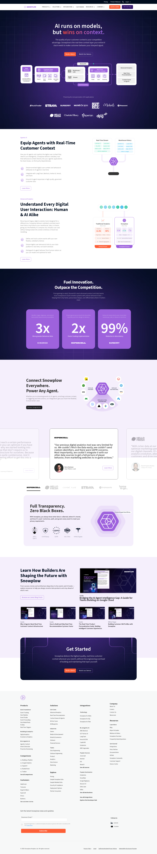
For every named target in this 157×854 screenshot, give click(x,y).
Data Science (54, 762)
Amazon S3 (83, 784)
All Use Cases (54, 721)
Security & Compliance (56, 785)
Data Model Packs (25, 722)
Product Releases (115, 2)
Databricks (83, 745)
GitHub (112, 755)
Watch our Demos (85, 670)
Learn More (26, 188)
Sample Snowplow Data (56, 779)
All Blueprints (54, 724)
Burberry (22, 799)
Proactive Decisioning (26, 749)
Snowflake (83, 778)
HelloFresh (23, 784)
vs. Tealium (23, 772)
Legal (94, 849)
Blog (111, 727)
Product (52, 756)
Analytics (52, 759)
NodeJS (82, 765)
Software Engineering (56, 753)
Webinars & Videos (115, 733)
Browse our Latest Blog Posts (32, 597)
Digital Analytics (24, 734)
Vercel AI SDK (84, 739)
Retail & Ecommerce (55, 737)
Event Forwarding (25, 720)
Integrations (113, 747)
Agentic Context (25, 744)
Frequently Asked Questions (118, 739)
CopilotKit (83, 742)
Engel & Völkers (24, 790)
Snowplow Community (116, 758)
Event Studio (24, 718)
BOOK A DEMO (115, 7)
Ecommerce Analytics (26, 737)
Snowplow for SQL (85, 719)
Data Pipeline (24, 715)
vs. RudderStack (25, 769)
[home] (30, 7)
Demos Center (114, 764)
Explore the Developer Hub (88, 800)
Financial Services (55, 743)
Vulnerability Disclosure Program (128, 849)
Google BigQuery (85, 781)
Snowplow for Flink (85, 722)
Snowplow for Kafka (85, 716)
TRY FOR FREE (127, 7)
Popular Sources (85, 753)
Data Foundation (25, 710)
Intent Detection (25, 747)
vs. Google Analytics (26, 763)
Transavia (23, 787)
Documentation (114, 752)
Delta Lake (83, 787)
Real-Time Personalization (57, 715)
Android (82, 759)
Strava (22, 796)
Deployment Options (56, 788)
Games (52, 731)
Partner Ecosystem (55, 791)
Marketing (53, 765)
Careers (112, 709)
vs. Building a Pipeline (26, 760)
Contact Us (113, 712)
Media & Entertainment (56, 734)
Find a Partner (114, 749)
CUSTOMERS (80, 7)
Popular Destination (86, 772)
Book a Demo (70, 54)
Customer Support (115, 761)
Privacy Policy (87, 849)
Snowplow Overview (115, 736)
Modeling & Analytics (26, 732)
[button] (46, 7)
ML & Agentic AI (25, 741)
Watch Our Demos (85, 54)
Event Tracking (24, 713)
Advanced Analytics (55, 712)
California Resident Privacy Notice (107, 849)
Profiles (22, 725)
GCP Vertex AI (84, 734)
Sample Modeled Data (56, 782)
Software (52, 740)
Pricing (106, 2)
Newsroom (113, 715)
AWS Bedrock (84, 731)
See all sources (84, 767)
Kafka (81, 790)
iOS (81, 762)
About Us (112, 706)
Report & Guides (114, 730)
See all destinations (86, 793)
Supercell (23, 793)
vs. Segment (23, 766)
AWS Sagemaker (84, 748)
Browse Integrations (34, 407)
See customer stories (26, 802)
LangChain (83, 737)
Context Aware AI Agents (57, 718)
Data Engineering (55, 751)
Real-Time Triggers (25, 727)
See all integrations (86, 797)
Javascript (83, 756)
